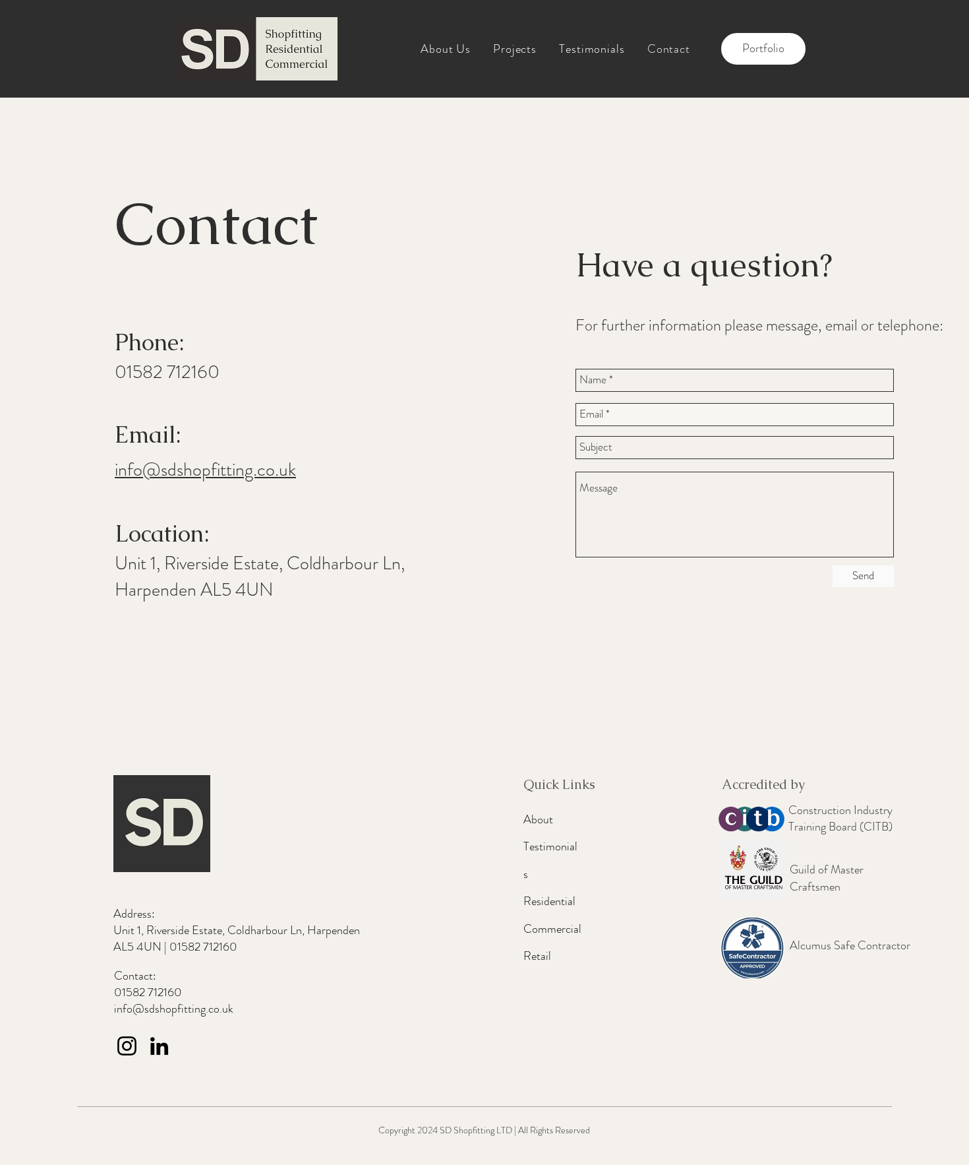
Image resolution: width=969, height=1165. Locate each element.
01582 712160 (203, 946)
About (538, 819)
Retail (537, 955)
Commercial (552, 928)
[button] (514, 49)
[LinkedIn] (159, 1046)
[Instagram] (127, 1046)
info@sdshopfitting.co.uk (205, 470)
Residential (549, 901)
